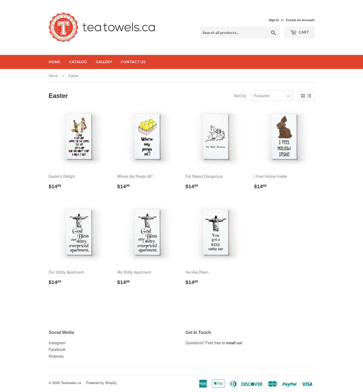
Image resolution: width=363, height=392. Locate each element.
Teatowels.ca (71, 382)
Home (54, 61)
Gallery (104, 61)
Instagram (57, 342)
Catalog (78, 61)
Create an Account (300, 20)
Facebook (57, 349)
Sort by (240, 95)
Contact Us (133, 61)
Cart (303, 32)
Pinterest (56, 356)
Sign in (274, 20)
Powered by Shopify (101, 382)
